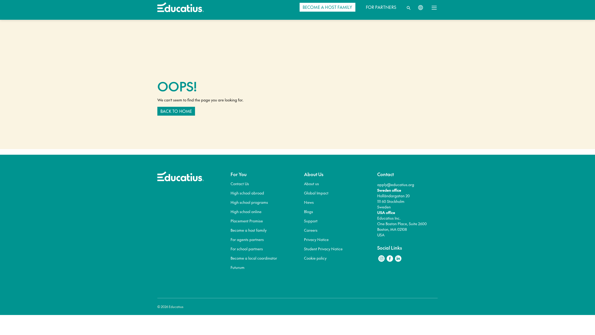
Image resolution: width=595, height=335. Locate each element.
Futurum (238, 267)
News (309, 202)
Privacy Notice (316, 239)
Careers (310, 230)
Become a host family (249, 230)
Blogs (308, 211)
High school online (246, 211)
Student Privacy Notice (323, 248)
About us (311, 183)
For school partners (247, 248)
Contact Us (240, 183)
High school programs (249, 202)
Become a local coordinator (254, 258)
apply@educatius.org (395, 184)
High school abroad (247, 192)
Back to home (176, 111)
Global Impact (316, 192)
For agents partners (247, 239)
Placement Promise (247, 220)
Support (310, 220)
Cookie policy (315, 258)
